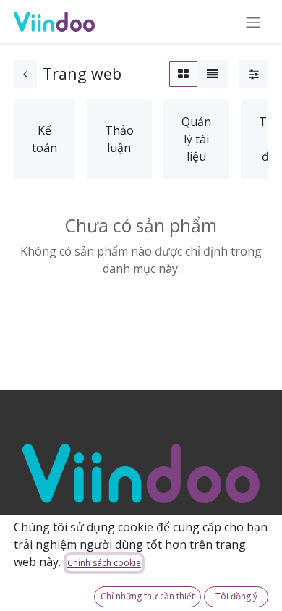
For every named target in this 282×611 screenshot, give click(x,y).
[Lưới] (183, 74)
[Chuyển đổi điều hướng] (253, 22)
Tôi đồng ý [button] (236, 596)
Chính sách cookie (104, 563)
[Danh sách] (212, 74)
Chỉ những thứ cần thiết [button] (148, 596)
